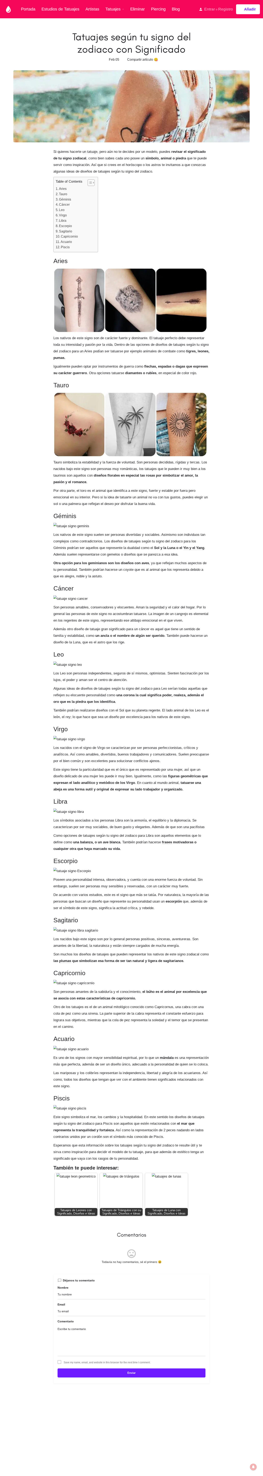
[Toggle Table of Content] (89, 182)
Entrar (209, 9)
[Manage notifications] (253, 1467)
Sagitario (66, 231)
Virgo (63, 215)
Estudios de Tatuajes (60, 9)
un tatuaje (89, 152)
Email (61, 1304)
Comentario (66, 1321)
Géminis (65, 199)
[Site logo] (9, 8)
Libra (63, 220)
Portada (28, 9)
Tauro (63, 194)
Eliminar (137, 9)
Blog (176, 9)
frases (167, 842)
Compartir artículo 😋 (142, 59)
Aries (63, 188)
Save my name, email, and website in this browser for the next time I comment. (107, 1362)
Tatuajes (113, 9)
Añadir (250, 9)
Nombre (63, 1287)
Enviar (131, 1372)
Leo (62, 210)
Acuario (67, 242)
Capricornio (70, 236)
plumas (65, 961)
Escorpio (66, 226)
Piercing (158, 9)
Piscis (65, 247)
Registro (225, 9)
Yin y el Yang (193, 548)
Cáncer (64, 204)
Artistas (92, 9)
